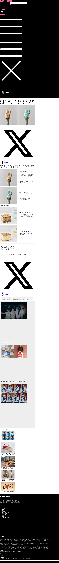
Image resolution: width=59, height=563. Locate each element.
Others (3, 516)
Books (3, 506)
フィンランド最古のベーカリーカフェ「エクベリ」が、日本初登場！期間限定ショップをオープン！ (8, 468)
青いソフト (24, 299)
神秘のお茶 (13, 299)
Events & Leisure (4, 513)
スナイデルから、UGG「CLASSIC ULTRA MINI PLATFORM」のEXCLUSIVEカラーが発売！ (8, 480)
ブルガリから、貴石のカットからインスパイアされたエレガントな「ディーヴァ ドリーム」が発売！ (8, 454)
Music (3, 515)
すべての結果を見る (13, 7)
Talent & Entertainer (5, 517)
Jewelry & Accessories (5, 512)
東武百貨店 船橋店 (4, 299)
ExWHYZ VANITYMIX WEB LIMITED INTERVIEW (7, 342)
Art (2, 518)
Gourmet (3, 511)
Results (11, 5)
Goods (3, 510)
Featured (3, 508)
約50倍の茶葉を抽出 (18, 299)
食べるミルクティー (29, 299)
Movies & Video (4, 514)
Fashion (3, 507)
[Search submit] (10, 4)
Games (3, 509)
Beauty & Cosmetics (5, 505)
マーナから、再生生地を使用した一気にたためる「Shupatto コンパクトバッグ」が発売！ (13, 381)
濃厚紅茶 (9, 299)
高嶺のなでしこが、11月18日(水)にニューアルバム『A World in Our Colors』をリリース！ (13, 425)
